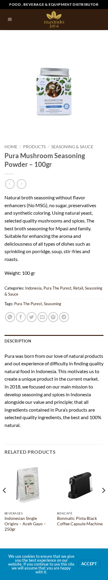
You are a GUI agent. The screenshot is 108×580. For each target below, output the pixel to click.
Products (34, 146)
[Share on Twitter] (32, 317)
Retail (78, 288)
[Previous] (4, 502)
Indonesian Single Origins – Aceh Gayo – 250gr (25, 523)
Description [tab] (17, 341)
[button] (10, 20)
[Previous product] (21, 184)
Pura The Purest (57, 288)
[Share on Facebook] (21, 317)
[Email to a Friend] (42, 317)
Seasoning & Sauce (72, 146)
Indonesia (33, 288)
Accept (89, 564)
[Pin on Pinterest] (53, 317)
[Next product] (9, 184)
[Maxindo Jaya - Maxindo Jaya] (54, 19)
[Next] (103, 502)
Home (10, 146)
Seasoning (52, 303)
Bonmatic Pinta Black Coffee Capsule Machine (80, 521)
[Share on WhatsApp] (10, 317)
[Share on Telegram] (64, 317)
